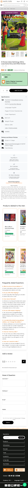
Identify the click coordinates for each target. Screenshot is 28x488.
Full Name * (5, 391)
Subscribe (21, 437)
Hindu (8, 8)
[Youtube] (19, 475)
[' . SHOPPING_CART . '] (24, 1)
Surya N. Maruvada (7, 231)
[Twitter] (11, 475)
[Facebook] (9, 475)
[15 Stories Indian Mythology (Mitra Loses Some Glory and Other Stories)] (3, 54)
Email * (4, 399)
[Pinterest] (13, 475)
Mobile (4, 409)
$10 (6, 77)
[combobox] (13, 5)
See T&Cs (17, 160)
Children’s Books (12, 8)
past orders (7, 337)
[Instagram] (15, 475)
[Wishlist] (22, 1)
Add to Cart (19, 90)
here (17, 335)
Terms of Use (17, 418)
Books (5, 8)
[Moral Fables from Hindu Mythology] (10, 262)
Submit (8, 422)
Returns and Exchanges (12, 144)
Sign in (18, 1)
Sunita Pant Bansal (15, 104)
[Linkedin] (17, 475)
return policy (16, 308)
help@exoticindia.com (9, 329)
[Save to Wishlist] (3, 66)
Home (2, 8)
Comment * (5, 378)
